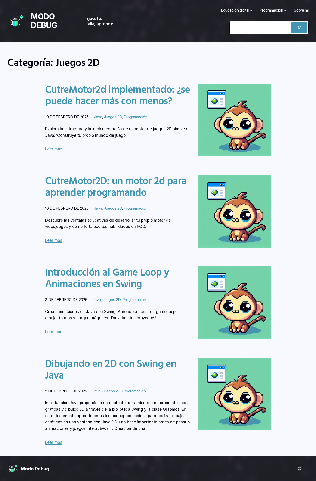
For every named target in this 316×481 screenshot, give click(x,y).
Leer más (53, 148)
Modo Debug (35, 469)
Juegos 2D (113, 117)
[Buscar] (299, 27)
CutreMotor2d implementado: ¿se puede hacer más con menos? (117, 95)
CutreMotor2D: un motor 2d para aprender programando (116, 186)
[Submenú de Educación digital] (251, 10)
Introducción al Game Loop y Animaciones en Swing (107, 277)
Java (98, 117)
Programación (135, 117)
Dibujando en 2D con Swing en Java (111, 369)
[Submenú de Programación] (285, 10)
